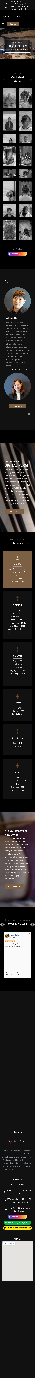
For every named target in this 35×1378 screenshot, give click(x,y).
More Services (14, 511)
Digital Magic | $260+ (17, 626)
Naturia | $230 (17, 714)
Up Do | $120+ (17, 746)
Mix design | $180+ (17, 673)
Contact (13, 24)
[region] (17, 43)
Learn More (17, 406)
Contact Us (17, 1180)
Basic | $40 (17, 743)
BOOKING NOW (14, 886)
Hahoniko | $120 (17, 711)
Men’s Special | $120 (17, 623)
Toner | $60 (17, 667)
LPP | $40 (17, 708)
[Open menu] (3, 24)
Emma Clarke (14, 935)
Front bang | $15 (17, 790)
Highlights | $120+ (17, 670)
